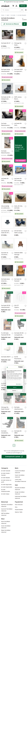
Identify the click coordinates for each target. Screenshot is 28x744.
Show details (18, 384)
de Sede (13, 15)
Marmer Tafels (18, 512)
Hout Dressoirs (19, 504)
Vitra (16, 507)
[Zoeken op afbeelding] (22, 10)
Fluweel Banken (19, 509)
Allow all (14, 387)
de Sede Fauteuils (5, 470)
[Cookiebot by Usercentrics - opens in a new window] (18, 367)
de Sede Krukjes (5, 494)
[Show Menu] (26, 10)
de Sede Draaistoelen (6, 487)
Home (2, 15)
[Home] (5, 6)
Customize (14, 390)
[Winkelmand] (13, 6)
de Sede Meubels (22, 15)
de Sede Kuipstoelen (6, 484)
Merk (8, 15)
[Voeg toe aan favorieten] (12, 43)
